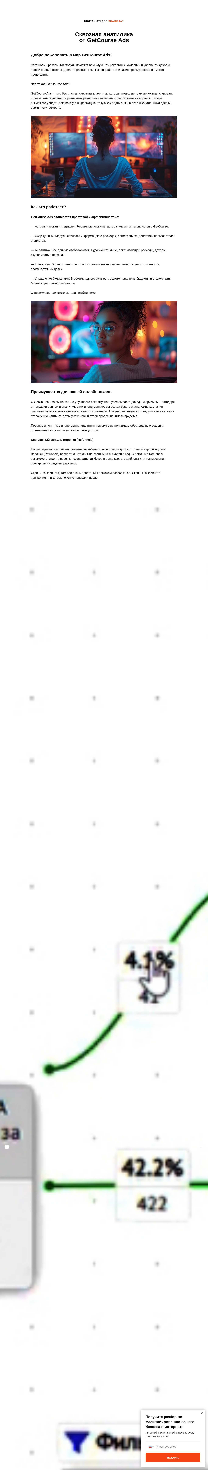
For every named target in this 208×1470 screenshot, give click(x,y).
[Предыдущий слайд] (7, 1147)
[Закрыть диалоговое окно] (202, 1413)
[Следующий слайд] (201, 1147)
